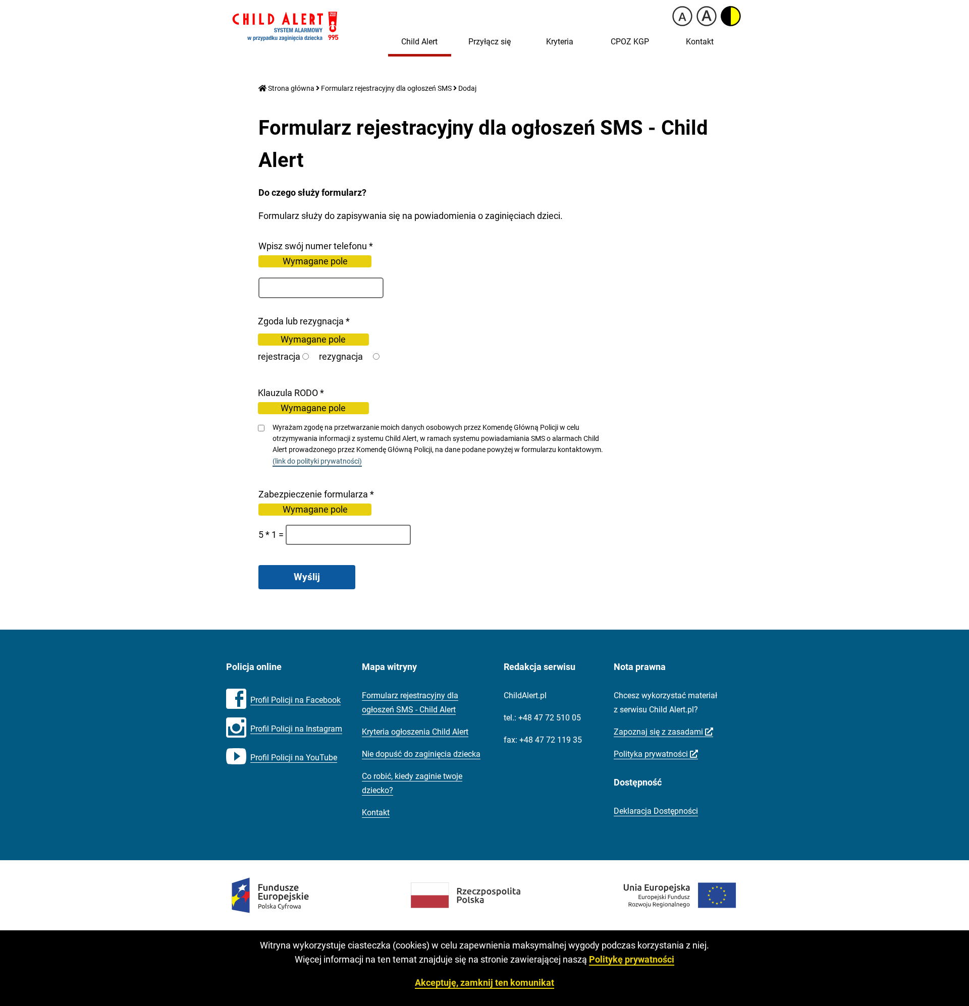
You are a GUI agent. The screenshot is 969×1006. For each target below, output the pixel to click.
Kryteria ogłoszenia (415, 732)
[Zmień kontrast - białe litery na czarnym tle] (731, 16)
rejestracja (279, 356)
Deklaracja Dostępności (656, 811)
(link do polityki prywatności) (317, 462)
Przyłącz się (489, 41)
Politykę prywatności (631, 959)
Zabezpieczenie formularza (360, 502)
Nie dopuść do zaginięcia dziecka (421, 754)
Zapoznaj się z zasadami (663, 732)
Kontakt (700, 41)
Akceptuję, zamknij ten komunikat (484, 982)
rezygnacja (341, 356)
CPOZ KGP (630, 41)
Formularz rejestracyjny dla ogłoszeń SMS (386, 88)
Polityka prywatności (656, 754)
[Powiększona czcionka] (706, 16)
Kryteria (559, 41)
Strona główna (290, 88)
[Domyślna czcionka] (682, 16)
